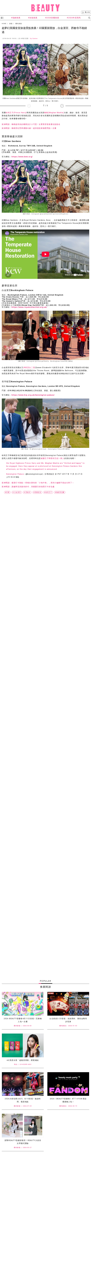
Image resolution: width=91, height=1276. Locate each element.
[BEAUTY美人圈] (45, 8)
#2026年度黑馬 (74, 18)
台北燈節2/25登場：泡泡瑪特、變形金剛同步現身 (68, 1020)
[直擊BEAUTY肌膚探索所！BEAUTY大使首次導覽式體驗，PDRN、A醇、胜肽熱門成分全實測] (23, 1126)
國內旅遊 (18, 23)
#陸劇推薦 (15, 18)
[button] (62, 106)
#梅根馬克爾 (59, 492)
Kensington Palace (15, 474)
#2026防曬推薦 (52, 18)
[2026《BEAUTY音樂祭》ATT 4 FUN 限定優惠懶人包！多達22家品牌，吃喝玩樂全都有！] (68, 1084)
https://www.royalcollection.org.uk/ (29, 307)
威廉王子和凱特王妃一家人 (52, 458)
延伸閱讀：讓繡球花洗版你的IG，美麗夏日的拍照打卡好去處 (28, 487)
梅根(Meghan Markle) (54, 113)
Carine (35, 38)
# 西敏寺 (27, 492)
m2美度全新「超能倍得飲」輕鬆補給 (23, 1060)
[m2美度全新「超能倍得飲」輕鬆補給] (23, 1045)
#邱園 (7, 492)
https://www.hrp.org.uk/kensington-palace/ (33, 395)
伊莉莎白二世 (29, 367)
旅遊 (11, 23)
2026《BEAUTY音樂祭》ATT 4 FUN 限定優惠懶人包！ (68, 1100)
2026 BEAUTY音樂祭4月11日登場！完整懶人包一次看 (23, 1020)
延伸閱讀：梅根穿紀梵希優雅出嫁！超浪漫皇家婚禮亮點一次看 (29, 128)
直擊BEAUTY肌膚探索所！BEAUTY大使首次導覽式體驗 (22, 1141)
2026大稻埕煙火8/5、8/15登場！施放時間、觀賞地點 (23, 1100)
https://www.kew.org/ (22, 157)
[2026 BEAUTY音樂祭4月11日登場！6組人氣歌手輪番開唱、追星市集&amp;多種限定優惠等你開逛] (23, 1004)
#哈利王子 (48, 492)
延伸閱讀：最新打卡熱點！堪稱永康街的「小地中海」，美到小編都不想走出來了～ (38, 483)
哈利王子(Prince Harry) (16, 113)
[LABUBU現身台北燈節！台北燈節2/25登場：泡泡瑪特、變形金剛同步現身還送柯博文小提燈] (68, 1004)
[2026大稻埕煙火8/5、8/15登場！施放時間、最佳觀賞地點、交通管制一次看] (23, 1084)
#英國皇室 (37, 492)
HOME (4, 23)
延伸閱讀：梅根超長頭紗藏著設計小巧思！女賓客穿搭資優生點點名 (31, 124)
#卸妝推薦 (32, 18)
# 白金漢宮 (17, 492)
